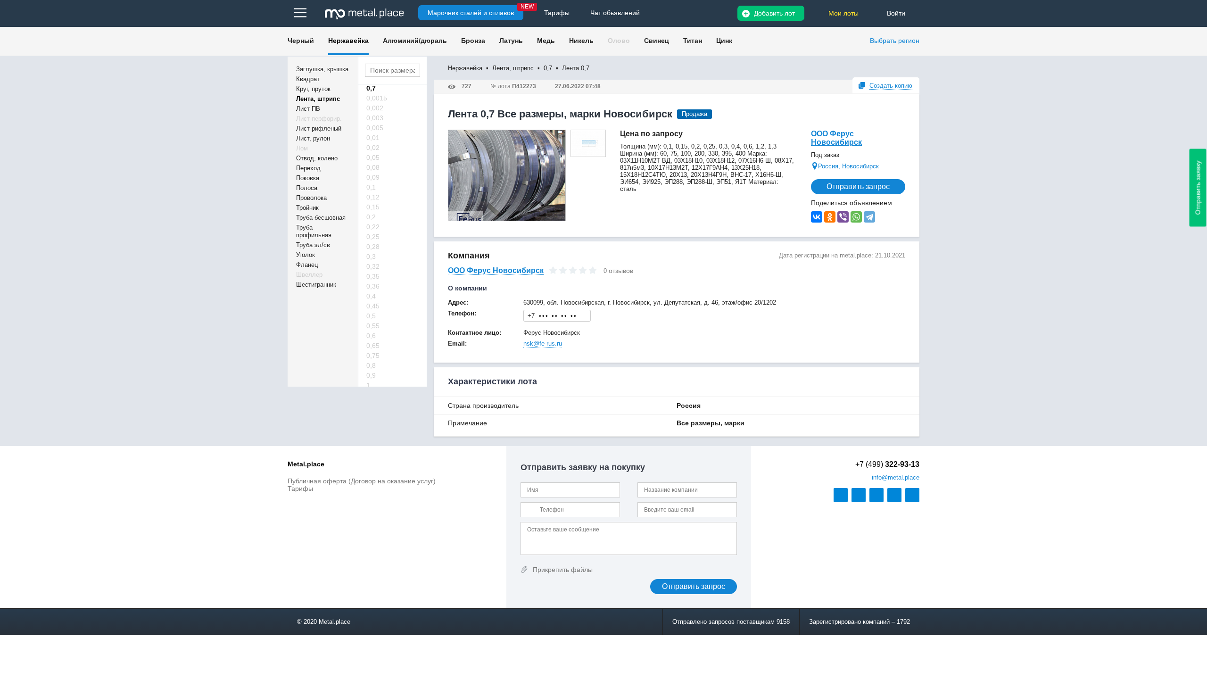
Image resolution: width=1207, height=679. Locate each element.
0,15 (373, 207)
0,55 (373, 326)
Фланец (307, 264)
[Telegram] (869, 217)
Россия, (829, 166)
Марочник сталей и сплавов (471, 13)
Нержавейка (348, 40)
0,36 (373, 286)
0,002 (374, 108)
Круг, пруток (313, 88)
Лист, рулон (313, 138)
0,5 (371, 316)
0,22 (373, 227)
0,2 (371, 217)
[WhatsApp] (856, 217)
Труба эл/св (313, 244)
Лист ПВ (308, 108)
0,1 (371, 187)
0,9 (371, 375)
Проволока (311, 197)
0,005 (374, 128)
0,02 (373, 147)
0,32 (373, 266)
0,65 (373, 345)
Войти (896, 13)
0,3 (371, 256)
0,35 (373, 276)
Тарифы (300, 488)
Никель (581, 40)
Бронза (473, 40)
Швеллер (309, 274)
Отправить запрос (858, 186)
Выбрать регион (894, 40)
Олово (619, 40)
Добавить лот (774, 13)
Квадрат (308, 79)
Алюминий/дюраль (415, 40)
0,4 (371, 296)
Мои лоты (843, 13)
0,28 (373, 246)
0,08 (373, 167)
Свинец (656, 40)
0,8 (371, 365)
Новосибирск (860, 166)
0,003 (374, 118)
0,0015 (376, 98)
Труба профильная (313, 231)
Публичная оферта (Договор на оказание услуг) (362, 481)
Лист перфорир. (319, 118)
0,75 (373, 355)
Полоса (306, 187)
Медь (546, 40)
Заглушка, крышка (322, 69)
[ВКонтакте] (816, 217)
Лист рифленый (318, 128)
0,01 (373, 137)
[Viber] (843, 217)
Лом (302, 148)
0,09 (373, 177)
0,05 (373, 157)
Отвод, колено (317, 158)
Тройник (307, 207)
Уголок (305, 254)
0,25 (373, 236)
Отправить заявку (1198, 188)
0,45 (373, 306)
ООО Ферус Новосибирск (836, 138)
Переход (308, 168)
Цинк (724, 40)
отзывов (621, 270)
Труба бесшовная (321, 217)
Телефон (557, 315)
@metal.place (895, 477)
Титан (692, 40)
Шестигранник (316, 284)
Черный (301, 40)
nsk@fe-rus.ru (542, 343)
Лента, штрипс (318, 98)
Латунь (511, 40)
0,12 (373, 197)
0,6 (371, 336)
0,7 (371, 88)
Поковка (307, 178)
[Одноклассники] (829, 217)
